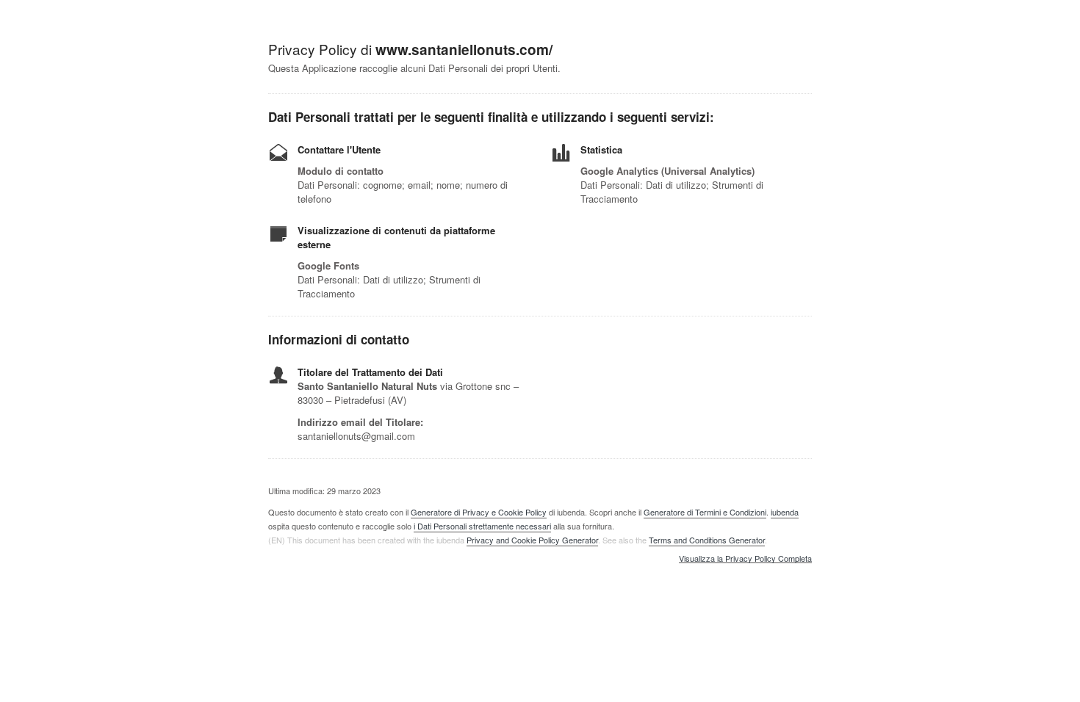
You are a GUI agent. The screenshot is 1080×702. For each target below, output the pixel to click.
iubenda (785, 512)
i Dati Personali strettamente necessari (482, 526)
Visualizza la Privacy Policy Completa (745, 558)
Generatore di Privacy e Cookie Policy (479, 512)
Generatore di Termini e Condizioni (705, 512)
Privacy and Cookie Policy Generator (532, 540)
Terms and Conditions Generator (707, 540)
